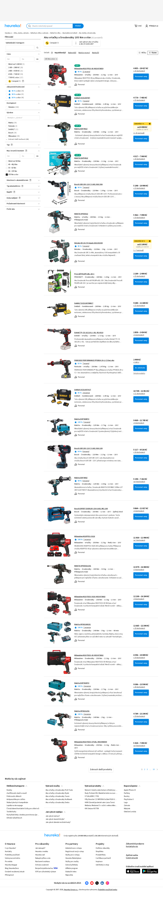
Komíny (9, 790)
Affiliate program (71, 868)
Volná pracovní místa (12, 858)
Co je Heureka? (10, 848)
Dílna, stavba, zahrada (21, 33)
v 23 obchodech (139, 71)
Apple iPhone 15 (130, 790)
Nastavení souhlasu (42, 861)
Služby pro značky (72, 861)
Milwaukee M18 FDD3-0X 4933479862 (88, 655)
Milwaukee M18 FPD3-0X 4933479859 (88, 68)
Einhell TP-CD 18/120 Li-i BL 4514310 (88, 332)
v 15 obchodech (139, 100)
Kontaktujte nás (132, 846)
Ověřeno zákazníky (103, 848)
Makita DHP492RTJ (81, 683)
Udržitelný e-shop (102, 865)
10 (154, 769)
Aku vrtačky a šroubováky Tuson (57, 796)
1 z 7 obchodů (138, 250)
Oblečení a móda (130, 812)
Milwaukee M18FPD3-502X (84, 536)
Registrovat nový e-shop (74, 851)
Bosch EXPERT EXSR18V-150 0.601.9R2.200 (91, 508)
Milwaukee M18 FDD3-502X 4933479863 (89, 596)
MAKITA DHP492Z (81, 158)
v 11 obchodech (139, 394)
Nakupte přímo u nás (42, 858)
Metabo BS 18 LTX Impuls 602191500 (88, 243)
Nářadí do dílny (55, 33)
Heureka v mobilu (41, 851)
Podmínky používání (12, 855)
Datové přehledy (71, 865)
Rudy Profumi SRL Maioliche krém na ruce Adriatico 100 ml (101, 793)
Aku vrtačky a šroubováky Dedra (57, 802)
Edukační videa (70, 871)
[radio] (7, 91)
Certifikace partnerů (103, 858)
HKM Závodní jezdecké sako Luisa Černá (100, 802)
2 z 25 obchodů (138, 133)
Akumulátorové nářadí (69, 33)
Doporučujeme (130, 786)
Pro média (8, 861)
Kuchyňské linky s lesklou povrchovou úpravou (23, 815)
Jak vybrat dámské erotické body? (58, 822)
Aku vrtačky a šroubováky (87, 33)
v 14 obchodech (139, 658)
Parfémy (127, 793)
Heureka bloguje (11, 865)
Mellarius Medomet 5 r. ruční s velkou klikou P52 (101, 805)
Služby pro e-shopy (72, 855)
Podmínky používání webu (107, 889)
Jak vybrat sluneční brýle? (55, 819)
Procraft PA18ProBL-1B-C (84, 274)
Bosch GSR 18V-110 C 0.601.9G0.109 (88, 448)
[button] (20, 47)
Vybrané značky (53, 786)
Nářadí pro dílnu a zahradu (39, 33)
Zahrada (127, 805)
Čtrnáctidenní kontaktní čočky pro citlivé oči (23, 808)
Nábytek (127, 808)
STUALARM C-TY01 (92, 796)
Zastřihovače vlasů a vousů (17, 793)
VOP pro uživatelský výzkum (45, 871)
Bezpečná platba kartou (44, 868)
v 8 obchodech (138, 599)
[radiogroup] (23, 94)
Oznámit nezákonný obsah (14, 871)
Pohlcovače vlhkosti (14, 796)
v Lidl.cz (136, 362)
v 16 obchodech (139, 452)
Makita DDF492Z (80, 129)
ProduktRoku (101, 855)
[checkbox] (7, 64)
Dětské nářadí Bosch (14, 818)
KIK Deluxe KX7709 (92, 808)
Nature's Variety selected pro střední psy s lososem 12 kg (101, 790)
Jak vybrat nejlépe (54, 812)
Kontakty (8, 851)
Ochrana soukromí (42, 865)
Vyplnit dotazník (132, 858)
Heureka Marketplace (73, 858)
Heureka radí (40, 855)
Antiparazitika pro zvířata (16, 799)
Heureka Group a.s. (71, 889)
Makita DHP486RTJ (81, 419)
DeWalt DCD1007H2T (82, 390)
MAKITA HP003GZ (81, 214)
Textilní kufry (11, 812)
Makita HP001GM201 (82, 624)
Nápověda (69, 875)
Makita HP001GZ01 (81, 711)
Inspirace (99, 861)
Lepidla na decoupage (15, 805)
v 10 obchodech (139, 218)
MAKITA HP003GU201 (82, 566)
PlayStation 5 (129, 799)
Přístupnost (9, 875)
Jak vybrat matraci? (53, 816)
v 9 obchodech (138, 570)
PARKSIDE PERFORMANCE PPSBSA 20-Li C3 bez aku (94, 360)
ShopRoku (99, 851)
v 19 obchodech (139, 716)
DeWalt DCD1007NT (82, 98)
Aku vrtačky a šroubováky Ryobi (57, 793)
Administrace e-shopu (73, 848)
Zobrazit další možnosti (17, 139)
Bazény (126, 796)
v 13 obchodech (139, 188)
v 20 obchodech (139, 687)
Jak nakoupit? (40, 848)
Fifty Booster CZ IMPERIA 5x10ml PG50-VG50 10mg (101, 799)
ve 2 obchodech (139, 540)
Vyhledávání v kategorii (15, 43)
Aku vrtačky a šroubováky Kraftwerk (59, 799)
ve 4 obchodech (139, 482)
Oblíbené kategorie (15, 786)
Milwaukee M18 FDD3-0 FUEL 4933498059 (90, 742)
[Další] (157, 769)
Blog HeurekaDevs (12, 868)
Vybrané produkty (93, 786)
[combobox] (49, 25)
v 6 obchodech (138, 335)
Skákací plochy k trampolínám (17, 802)
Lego (126, 802)
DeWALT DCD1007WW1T (83, 303)
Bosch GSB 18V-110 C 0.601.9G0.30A (88, 184)
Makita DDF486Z (80, 478)
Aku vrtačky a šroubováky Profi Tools (59, 790)
